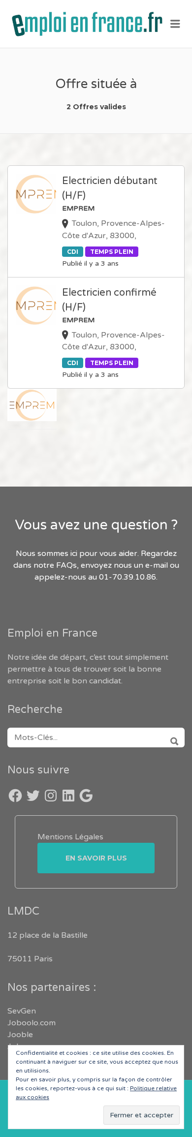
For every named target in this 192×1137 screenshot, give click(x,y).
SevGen (21, 1011)
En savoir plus (96, 858)
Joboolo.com (31, 1023)
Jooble (20, 1035)
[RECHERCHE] (171, 737)
